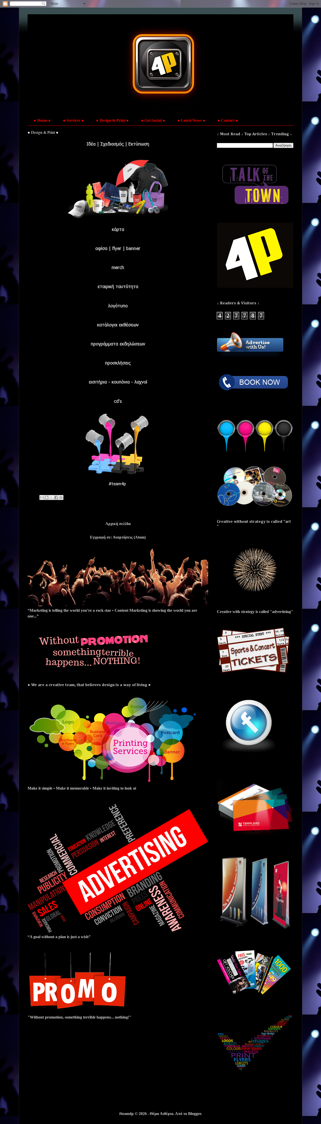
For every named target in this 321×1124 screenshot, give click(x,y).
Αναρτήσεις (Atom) (129, 537)
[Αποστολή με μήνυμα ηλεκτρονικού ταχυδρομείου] (41, 497)
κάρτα (118, 229)
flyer (116, 248)
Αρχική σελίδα (118, 524)
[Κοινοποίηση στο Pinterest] (60, 497)
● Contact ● (227, 120)
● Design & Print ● (112, 120)
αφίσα (101, 248)
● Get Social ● (153, 120)
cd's (118, 401)
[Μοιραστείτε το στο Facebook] (56, 497)
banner (133, 248)
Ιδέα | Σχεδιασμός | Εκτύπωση (118, 144)
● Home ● (42, 120)
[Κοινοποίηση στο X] (51, 497)
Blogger (194, 1113)
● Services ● (73, 120)
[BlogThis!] (46, 497)
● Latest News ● (191, 120)
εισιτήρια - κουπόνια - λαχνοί (118, 382)
